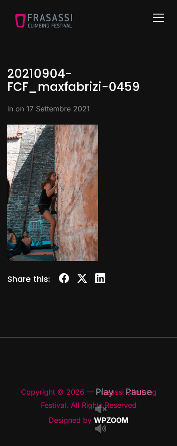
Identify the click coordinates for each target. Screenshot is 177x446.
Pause (138, 391)
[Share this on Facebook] (64, 279)
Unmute (104, 410)
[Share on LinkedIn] (100, 279)
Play (104, 391)
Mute (104, 429)
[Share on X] (82, 279)
